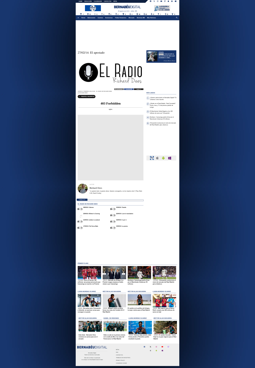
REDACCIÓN (88, 1)
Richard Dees (83, 92)
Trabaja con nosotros (123, 357)
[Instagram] (157, 1)
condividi (128, 89)
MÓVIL (115, 1)
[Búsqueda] (176, 17)
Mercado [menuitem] (131, 17)
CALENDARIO (98, 1)
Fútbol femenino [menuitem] (120, 17)
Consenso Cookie (121, 363)
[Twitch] (165, 1)
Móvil (117, 349)
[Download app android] (172, 1)
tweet (138, 89)
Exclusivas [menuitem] (109, 17)
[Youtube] (161, 1)
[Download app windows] (175, 1)
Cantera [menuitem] (100, 17)
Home (80, 1)
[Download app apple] (168, 1)
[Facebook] (150, 1)
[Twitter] (154, 1)
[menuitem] (78, 17)
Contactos (119, 355)
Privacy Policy (120, 360)
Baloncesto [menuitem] (91, 17)
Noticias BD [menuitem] (141, 17)
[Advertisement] (161, 141)
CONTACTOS (107, 1)
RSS (117, 352)
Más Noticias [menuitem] (151, 17)
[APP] (152, 158)
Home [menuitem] (83, 17)
